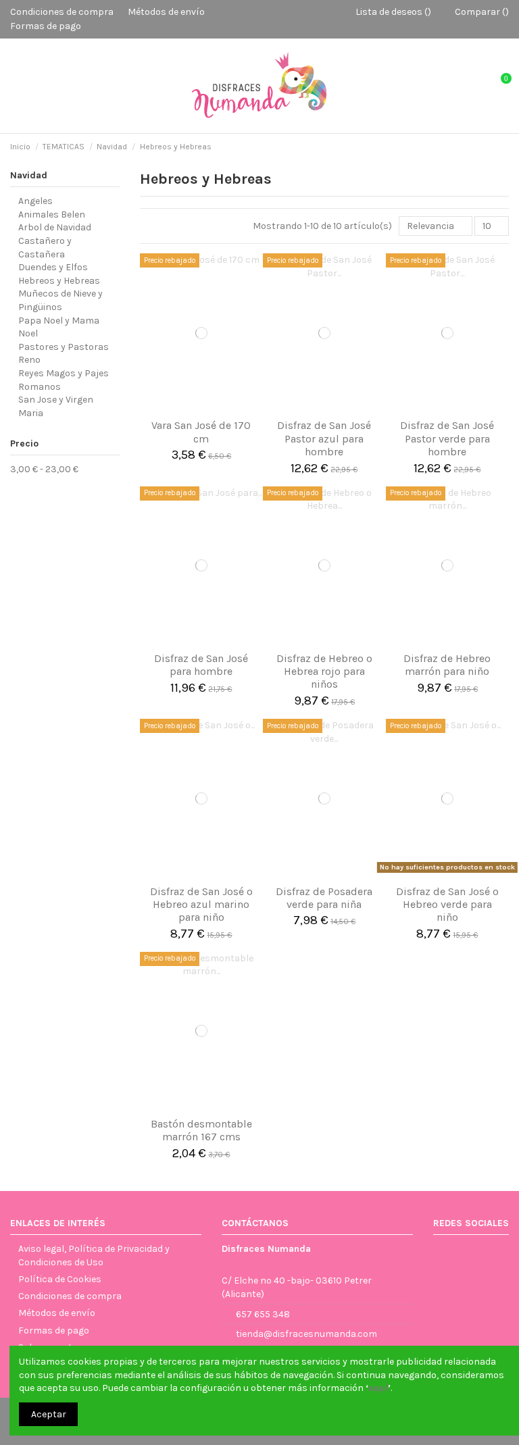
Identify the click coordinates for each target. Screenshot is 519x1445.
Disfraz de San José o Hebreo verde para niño (447, 904)
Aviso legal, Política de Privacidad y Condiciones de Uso (94, 1255)
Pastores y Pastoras (63, 347)
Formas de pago (45, 26)
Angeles (35, 201)
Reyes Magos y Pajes (63, 373)
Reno (29, 359)
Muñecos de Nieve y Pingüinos (60, 300)
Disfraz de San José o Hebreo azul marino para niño (201, 904)
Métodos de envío (167, 12)
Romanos (39, 386)
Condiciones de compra (63, 12)
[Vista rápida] (217, 407)
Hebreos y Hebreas (59, 280)
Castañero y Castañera (45, 247)
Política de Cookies (59, 1279)
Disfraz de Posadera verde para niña (324, 898)
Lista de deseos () (393, 12)
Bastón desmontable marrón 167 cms (201, 1130)
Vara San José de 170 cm (201, 432)
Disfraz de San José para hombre (201, 665)
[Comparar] (201, 407)
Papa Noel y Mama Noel (58, 327)
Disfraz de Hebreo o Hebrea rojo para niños (324, 671)
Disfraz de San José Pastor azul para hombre (324, 438)
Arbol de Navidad (54, 227)
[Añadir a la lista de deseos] (185, 407)
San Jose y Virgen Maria (55, 406)
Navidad (28, 175)
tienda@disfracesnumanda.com (306, 1334)
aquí (378, 1388)
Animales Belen (51, 214)
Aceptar (48, 1414)
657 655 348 (263, 1314)
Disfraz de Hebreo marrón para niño (447, 665)
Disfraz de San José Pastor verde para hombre (447, 438)
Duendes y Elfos (53, 267)
